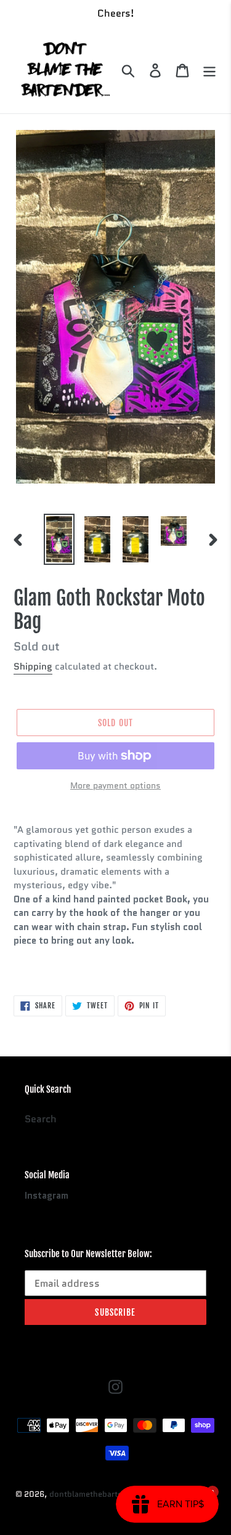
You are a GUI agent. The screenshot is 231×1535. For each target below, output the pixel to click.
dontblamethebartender (94, 1494)
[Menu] (209, 70)
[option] (59, 539)
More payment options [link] (115, 785)
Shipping (33, 666)
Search (41, 1119)
